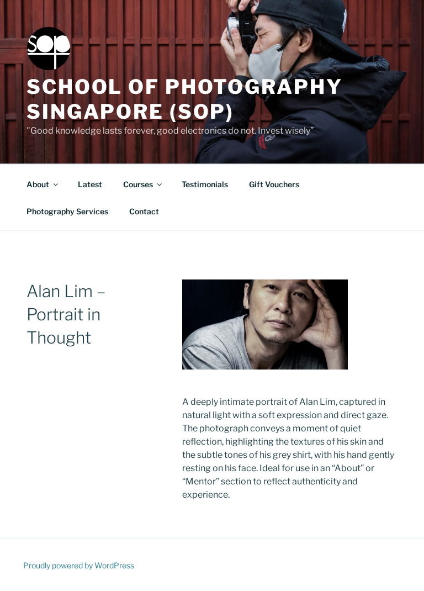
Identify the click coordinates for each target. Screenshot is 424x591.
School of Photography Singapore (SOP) (184, 99)
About (37, 184)
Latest (90, 184)
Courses (138, 184)
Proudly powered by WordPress (78, 565)
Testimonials (205, 184)
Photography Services (67, 211)
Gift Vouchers (274, 184)
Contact (144, 211)
